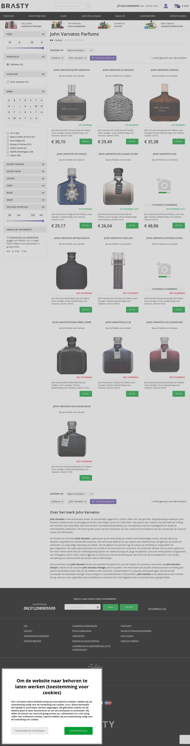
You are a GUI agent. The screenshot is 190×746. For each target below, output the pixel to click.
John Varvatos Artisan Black (72, 238)
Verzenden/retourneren (36, 636)
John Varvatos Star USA (118, 238)
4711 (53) (14, 133)
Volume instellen (17, 207)
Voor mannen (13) (19, 82)
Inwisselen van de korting (85, 641)
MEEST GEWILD (172, 25)
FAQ (25, 626)
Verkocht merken (130, 641)
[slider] (8, 48)
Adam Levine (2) (18, 148)
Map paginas (127, 636)
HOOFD (11, 178)
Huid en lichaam (91, 16)
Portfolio (13, 56)
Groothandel (178, 16)
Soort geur (14, 171)
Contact (28, 631)
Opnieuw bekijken (32, 641)
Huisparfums (147, 16)
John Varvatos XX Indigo (72, 153)
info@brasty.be (157, 608)
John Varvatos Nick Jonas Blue (71, 406)
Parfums (9, 16)
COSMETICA (119, 25)
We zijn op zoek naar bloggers (136, 631)
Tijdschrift (126, 626)
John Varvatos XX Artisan (118, 70)
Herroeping (78, 636)
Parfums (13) (16, 64)
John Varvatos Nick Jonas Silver (118, 153)
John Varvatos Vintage (165, 70)
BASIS (10, 192)
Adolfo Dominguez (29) (21, 151)
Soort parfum (15, 164)
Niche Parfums (37, 16)
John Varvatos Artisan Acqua (165, 238)
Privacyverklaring (81, 631)
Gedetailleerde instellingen (30, 730)
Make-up (120, 16)
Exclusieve (31, 25)
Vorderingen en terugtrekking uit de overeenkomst (91, 648)
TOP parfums (76, 25)
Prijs (9, 34)
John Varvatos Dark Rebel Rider (72, 322)
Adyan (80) (15, 155)
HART (9, 185)
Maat (10, 199)
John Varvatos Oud (164, 153)
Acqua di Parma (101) (20, 144)
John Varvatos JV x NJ (118, 322)
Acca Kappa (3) (17, 140)
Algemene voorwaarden (84, 626)
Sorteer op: (57, 50)
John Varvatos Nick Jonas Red (165, 322)
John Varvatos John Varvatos (72, 70)
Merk (10, 91)
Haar (63, 16)
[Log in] (166, 6)
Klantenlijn (39, 607)
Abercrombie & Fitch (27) (22, 137)
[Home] (51, 40)
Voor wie (12, 74)
